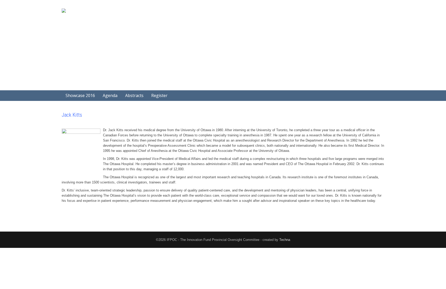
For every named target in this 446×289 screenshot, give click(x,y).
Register (159, 95)
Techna (284, 240)
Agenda (110, 95)
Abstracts (134, 95)
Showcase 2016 (80, 95)
